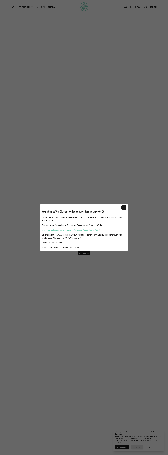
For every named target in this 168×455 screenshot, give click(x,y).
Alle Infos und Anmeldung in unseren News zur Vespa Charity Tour (70, 230)
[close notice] (123, 207)
